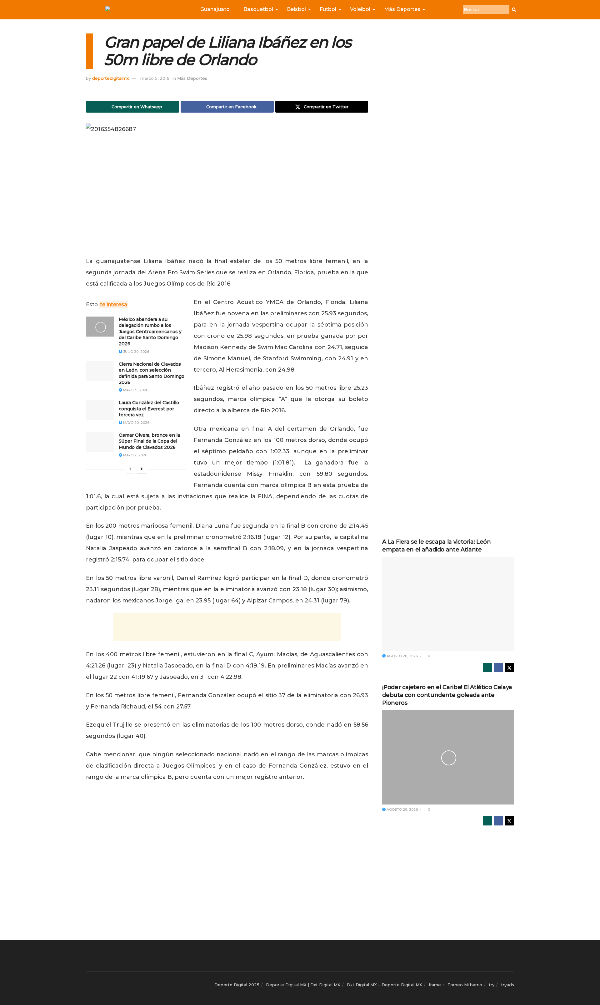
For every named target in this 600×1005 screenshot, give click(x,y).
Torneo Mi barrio (465, 984)
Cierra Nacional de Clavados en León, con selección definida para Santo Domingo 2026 (151, 373)
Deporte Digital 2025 (236, 984)
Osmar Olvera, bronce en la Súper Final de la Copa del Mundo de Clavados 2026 (149, 441)
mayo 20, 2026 (135, 422)
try (491, 984)
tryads (507, 984)
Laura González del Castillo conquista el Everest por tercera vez (149, 409)
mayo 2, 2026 (134, 455)
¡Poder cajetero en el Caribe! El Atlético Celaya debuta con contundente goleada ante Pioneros (447, 695)
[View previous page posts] (130, 469)
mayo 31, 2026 (135, 390)
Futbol (328, 9)
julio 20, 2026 (135, 351)
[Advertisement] (227, 627)
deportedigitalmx (110, 78)
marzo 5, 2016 (154, 78)
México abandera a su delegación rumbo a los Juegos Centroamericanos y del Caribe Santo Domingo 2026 (150, 332)
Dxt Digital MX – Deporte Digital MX (384, 984)
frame (435, 984)
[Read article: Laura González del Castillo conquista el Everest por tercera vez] (100, 410)
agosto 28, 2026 (402, 656)
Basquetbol (258, 9)
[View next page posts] (141, 469)
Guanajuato (215, 9)
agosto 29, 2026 (402, 809)
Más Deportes (402, 9)
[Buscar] (514, 9)
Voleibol (360, 9)
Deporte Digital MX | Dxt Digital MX (303, 984)
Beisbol (296, 9)
